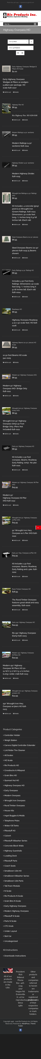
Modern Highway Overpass (16, 911)
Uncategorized (11, 941)
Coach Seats (10, 866)
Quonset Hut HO (11, 780)
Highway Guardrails (13, 851)
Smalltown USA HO (13, 871)
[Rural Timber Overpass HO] (6, 591)
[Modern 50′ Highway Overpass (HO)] (6, 376)
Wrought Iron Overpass (14, 800)
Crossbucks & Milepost (14, 770)
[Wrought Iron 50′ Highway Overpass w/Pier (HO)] (6, 521)
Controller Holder (12, 735)
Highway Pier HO (18, 105)
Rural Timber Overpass (14, 805)
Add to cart (7, 92)
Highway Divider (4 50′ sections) (23, 163)
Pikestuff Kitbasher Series (15, 841)
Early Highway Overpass (15, 906)
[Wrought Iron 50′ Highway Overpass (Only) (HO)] (6, 410)
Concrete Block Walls (14, 846)
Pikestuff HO (9, 831)
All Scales (8, 755)
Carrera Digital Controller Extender (19, 745)
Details (17, 92)
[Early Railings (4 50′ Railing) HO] (6, 272)
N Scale (7, 891)
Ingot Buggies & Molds (14, 815)
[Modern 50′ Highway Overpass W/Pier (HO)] (6, 484)
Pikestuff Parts (10, 861)
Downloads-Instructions (15, 956)
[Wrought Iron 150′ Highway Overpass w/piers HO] (6, 693)
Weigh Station (10, 740)
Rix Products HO (11, 765)
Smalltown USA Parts (13, 881)
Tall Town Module (12, 886)
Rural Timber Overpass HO (21, 589)
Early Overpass (11, 790)
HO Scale (8, 760)
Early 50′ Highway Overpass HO (23, 446)
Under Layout (10, 931)
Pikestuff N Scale (12, 916)
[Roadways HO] (6, 311)
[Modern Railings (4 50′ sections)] (6, 134)
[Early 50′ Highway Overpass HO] (6, 448)
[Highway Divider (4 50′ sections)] (6, 165)
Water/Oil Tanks (11, 826)
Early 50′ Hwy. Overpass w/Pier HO (24, 553)
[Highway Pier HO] (6, 108)
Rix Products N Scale (13, 896)
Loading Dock (10, 856)
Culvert (7, 836)
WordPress (26, 1023)
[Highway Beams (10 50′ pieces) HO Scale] (6, 345)
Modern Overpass (12, 795)
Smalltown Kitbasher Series (16, 876)
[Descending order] (31, 42)
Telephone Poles (11, 820)
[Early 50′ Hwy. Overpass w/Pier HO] (6, 555)
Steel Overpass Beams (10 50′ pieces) (25, 237)
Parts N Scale (10, 921)
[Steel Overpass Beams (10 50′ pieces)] (6, 239)
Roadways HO (17, 309)
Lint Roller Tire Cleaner (14, 750)
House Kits (9, 810)
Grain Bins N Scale (12, 901)
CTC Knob (8, 926)
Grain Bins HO (10, 775)
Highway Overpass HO (14, 785)
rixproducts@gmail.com (27, 2)
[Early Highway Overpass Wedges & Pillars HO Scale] (6, 69)
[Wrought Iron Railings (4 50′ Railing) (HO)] (6, 198)
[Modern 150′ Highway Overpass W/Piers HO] (6, 655)
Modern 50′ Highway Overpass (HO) (24, 375)
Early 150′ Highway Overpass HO (23, 622)
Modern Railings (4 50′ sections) (23, 132)
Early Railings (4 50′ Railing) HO (23, 270)
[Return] (38, 527)
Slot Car (7, 936)
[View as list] (22, 53)
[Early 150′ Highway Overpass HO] (6, 624)
